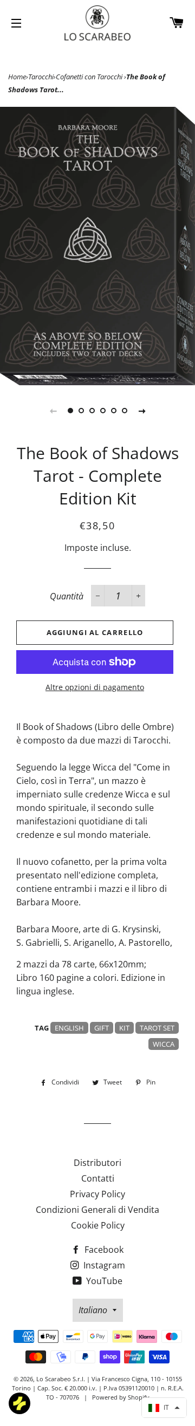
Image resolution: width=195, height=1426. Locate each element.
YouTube (103, 1281)
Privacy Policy (97, 1194)
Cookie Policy (98, 1225)
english (69, 1028)
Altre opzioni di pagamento (95, 687)
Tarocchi (41, 76)
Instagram (103, 1265)
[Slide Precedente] (53, 410)
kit (124, 1028)
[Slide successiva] (142, 410)
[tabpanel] (97, 246)
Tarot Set (157, 1028)
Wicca (163, 1044)
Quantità (66, 596)
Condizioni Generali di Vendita (97, 1210)
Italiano (93, 1310)
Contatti (97, 1178)
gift (101, 1028)
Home (17, 76)
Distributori (97, 1163)
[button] (164, 1407)
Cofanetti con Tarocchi (90, 76)
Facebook (102, 1250)
